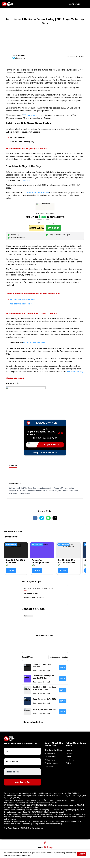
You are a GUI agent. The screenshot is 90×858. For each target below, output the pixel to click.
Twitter (68, 757)
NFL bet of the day (75, 371)
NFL (25, 589)
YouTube (69, 753)
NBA (29, 589)
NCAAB (51, 589)
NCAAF (44, 589)
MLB (34, 589)
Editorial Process (51, 763)
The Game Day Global (53, 750)
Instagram (69, 750)
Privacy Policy (50, 757)
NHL (38, 589)
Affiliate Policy (50, 760)
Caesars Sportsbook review (36, 192)
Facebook (70, 760)
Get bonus (53, 228)
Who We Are (50, 753)
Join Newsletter (22, 782)
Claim (11, 570)
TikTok (68, 763)
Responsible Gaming (46, 223)
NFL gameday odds (31, 115)
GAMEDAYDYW (36, 228)
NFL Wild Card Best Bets (34, 343)
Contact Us (49, 766)
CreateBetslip (75, 4)
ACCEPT (82, 854)
